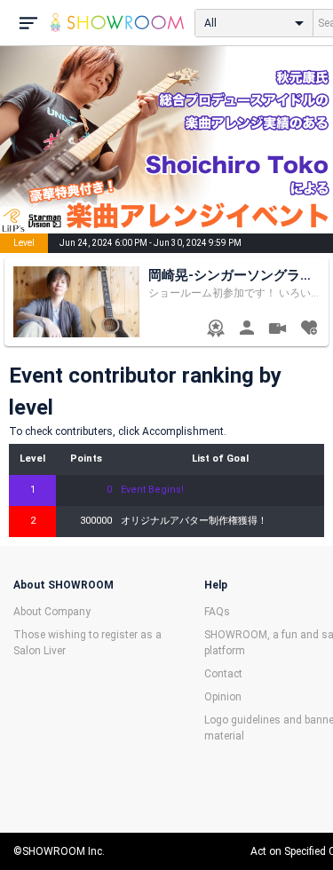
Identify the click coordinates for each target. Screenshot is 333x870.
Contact (223, 674)
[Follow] (308, 329)
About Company (52, 611)
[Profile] (246, 329)
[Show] (277, 330)
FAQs (217, 611)
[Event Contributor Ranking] (215, 329)
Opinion (223, 697)
